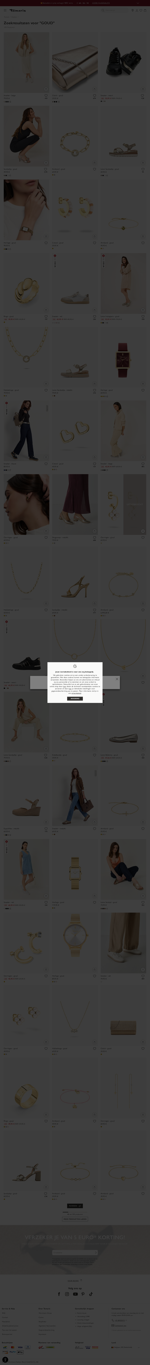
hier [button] (70, 689)
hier (64, 686)
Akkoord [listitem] (75, 698)
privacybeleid (76, 693)
